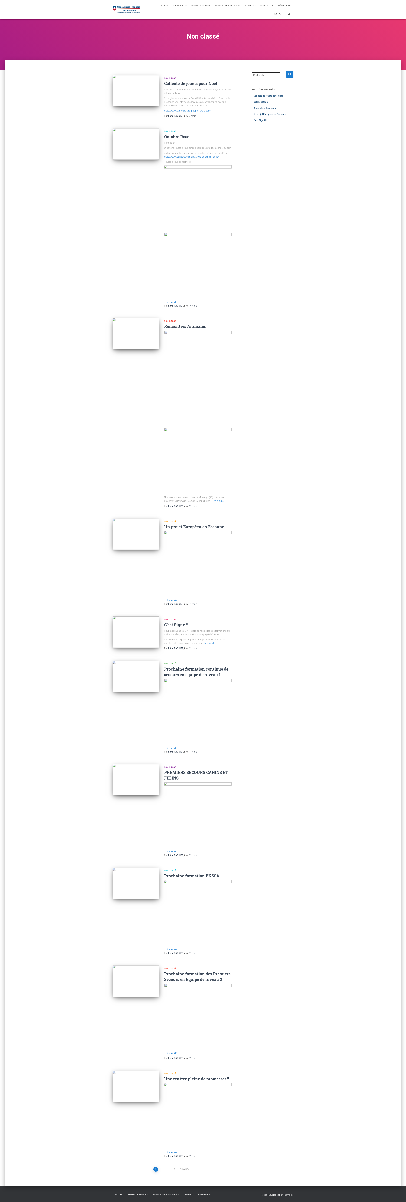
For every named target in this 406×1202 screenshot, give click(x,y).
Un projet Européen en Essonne (194, 526)
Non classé (170, 78)
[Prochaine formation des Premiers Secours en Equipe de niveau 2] (136, 981)
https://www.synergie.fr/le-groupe (181, 110)
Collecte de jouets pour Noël (190, 83)
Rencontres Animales (185, 326)
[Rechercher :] (269, 77)
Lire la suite (205, 110)
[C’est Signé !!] (136, 632)
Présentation (284, 6)
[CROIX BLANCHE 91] (126, 10)
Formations (179, 6)
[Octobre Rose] (136, 144)
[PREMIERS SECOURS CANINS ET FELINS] (136, 780)
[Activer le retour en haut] (400, 1196)
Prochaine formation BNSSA (191, 875)
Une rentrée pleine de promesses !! (196, 1078)
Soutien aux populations (227, 6)
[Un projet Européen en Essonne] (136, 534)
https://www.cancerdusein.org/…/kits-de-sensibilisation (191, 156)
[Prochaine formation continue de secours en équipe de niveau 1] (136, 676)
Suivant (184, 1169)
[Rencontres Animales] (136, 333)
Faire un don (266, 6)
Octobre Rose (176, 136)
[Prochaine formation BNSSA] (136, 883)
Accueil (164, 6)
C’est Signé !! (176, 624)
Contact (278, 14)
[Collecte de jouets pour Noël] (136, 91)
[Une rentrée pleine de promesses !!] (136, 1086)
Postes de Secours (200, 6)
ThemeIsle (288, 1195)
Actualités (250, 6)
